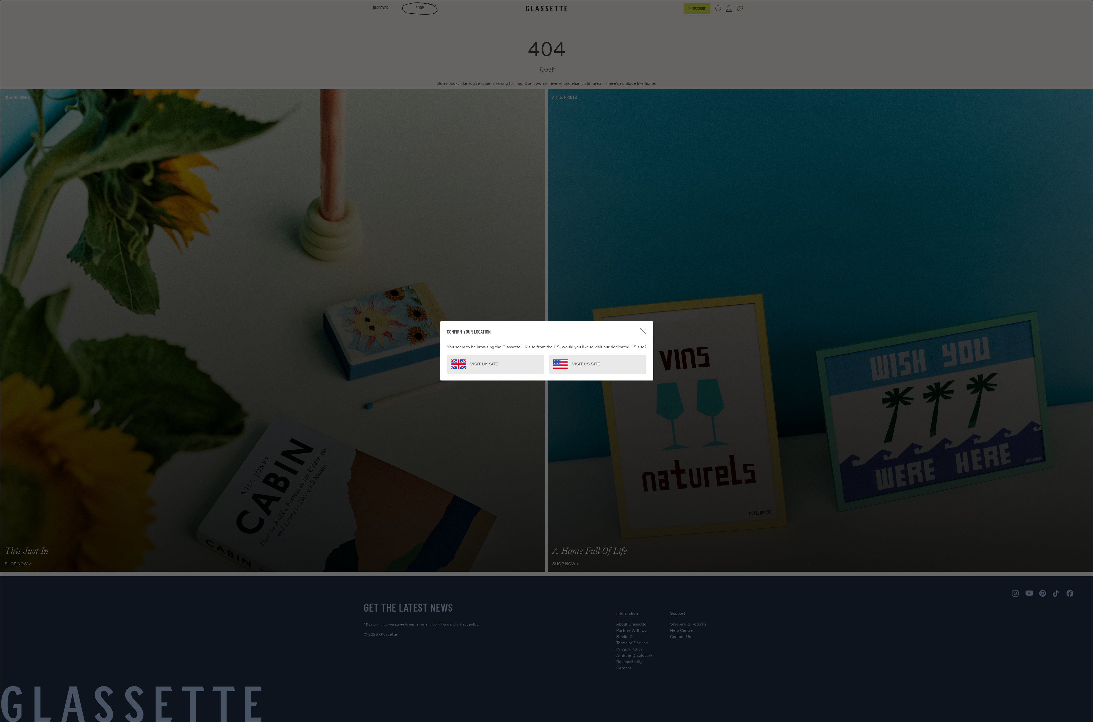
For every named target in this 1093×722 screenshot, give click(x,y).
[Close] (643, 331)
